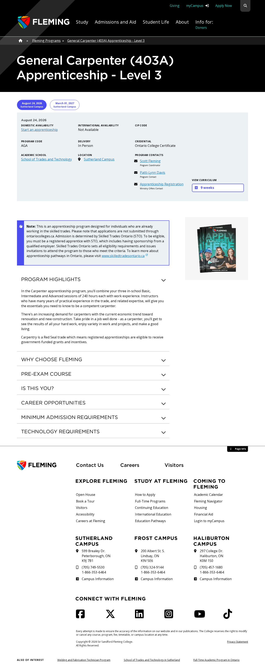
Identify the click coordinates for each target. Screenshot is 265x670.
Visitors (174, 465)
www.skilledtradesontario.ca (123, 256)
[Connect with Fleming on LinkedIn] (140, 616)
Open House (85, 494)
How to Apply (145, 494)
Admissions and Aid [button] (115, 22)
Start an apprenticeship (39, 129)
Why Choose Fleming (51, 359)
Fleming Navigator (208, 501)
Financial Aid (203, 514)
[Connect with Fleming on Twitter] (111, 616)
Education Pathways (150, 521)
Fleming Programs (46, 40)
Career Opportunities (53, 403)
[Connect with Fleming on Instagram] (170, 616)
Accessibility (85, 514)
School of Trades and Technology (46, 159)
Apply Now (223, 5)
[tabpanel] (132, 157)
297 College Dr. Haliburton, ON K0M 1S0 (211, 556)
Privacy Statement (237, 641)
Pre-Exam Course (46, 374)
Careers (140, 465)
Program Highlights (51, 279)
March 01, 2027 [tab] (64, 104)
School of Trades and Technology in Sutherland (152, 660)
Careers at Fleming (90, 521)
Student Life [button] (156, 22)
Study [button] (82, 22)
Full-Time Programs (150, 501)
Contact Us (90, 465)
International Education (153, 514)
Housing (200, 507)
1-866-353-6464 (94, 572)
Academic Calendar (208, 494)
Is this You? (37, 388)
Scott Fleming (150, 161)
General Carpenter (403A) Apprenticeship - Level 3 (106, 40)
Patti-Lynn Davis (152, 172)
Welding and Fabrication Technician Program (83, 660)
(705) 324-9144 (152, 567)
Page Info (240, 448)
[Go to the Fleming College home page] (44, 465)
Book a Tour (85, 501)
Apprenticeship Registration (161, 184)
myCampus (194, 5)
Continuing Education (151, 507)
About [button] (182, 22)
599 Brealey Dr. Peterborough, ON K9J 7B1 (96, 556)
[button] (245, 6)
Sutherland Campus (99, 159)
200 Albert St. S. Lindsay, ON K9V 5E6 (153, 556)
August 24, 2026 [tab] (31, 104)
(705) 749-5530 (93, 567)
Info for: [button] (204, 24)
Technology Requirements (60, 431)
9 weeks (207, 187)
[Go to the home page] (43, 22)
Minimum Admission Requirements (69, 417)
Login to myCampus (209, 521)
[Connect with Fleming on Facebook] (81, 616)
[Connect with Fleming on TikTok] (229, 616)
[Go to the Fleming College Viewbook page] (216, 248)
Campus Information (98, 579)
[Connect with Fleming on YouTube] (201, 616)
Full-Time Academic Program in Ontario (216, 660)
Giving (174, 5)
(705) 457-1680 (211, 567)
